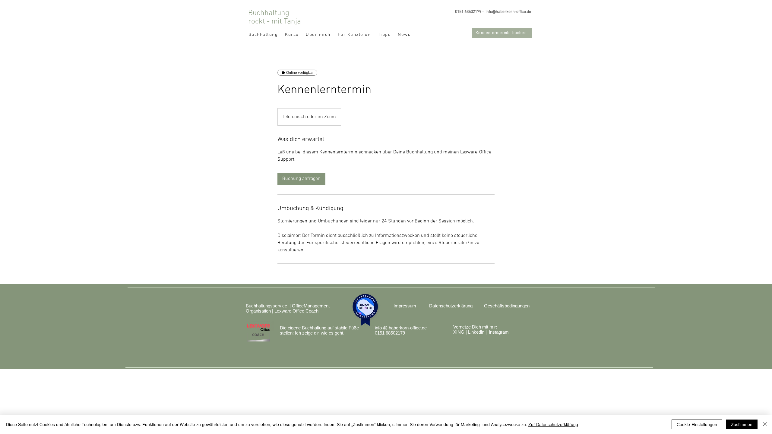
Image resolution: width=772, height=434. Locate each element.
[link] (301, 179)
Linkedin (476, 332)
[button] (291, 34)
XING (458, 332)
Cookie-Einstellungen (697, 424)
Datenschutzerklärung (451, 305)
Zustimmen (741, 424)
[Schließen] (764, 424)
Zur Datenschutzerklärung (553, 424)
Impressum (405, 305)
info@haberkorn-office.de (508, 11)
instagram (499, 332)
